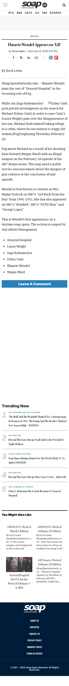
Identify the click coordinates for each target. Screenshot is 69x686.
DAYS (28, 12)
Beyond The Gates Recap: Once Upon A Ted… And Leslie (37, 477)
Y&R (44, 12)
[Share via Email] (36, 57)
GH (37, 12)
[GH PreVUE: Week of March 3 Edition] (18, 539)
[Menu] (5, 5)
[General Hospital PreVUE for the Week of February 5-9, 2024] (19, 564)
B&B (19, 12)
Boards (55, 12)
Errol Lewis (18, 51)
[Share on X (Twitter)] (21, 57)
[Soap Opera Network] (35, 5)
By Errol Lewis (12, 71)
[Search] (64, 5)
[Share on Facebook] (14, 57)
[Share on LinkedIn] (29, 57)
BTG (11, 12)
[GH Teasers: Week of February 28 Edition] (49, 572)
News (33, 36)
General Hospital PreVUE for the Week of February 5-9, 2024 (19, 582)
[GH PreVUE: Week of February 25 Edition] (49, 539)
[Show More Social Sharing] (44, 57)
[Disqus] (34, 346)
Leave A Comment (34, 284)
